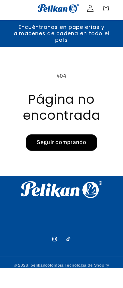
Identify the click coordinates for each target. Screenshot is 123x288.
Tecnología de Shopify (87, 265)
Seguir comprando (62, 142)
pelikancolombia (47, 265)
